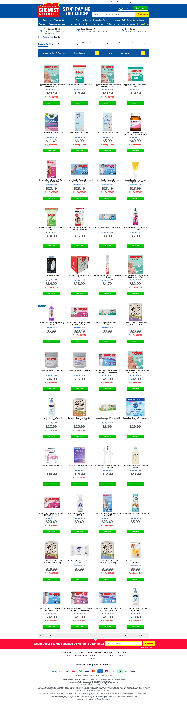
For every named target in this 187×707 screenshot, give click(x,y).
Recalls (93, 658)
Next (140, 636)
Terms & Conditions (80, 655)
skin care (87, 20)
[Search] (142, 14)
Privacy (67, 655)
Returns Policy (121, 652)
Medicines (42, 24)
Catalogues (129, 2)
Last (144, 636)
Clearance (131, 24)
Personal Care (48, 37)
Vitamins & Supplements (64, 20)
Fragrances (47, 20)
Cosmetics (97, 20)
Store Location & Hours (112, 2)
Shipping (89, 652)
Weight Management (111, 20)
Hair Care (101, 24)
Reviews (110, 655)
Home (40, 37)
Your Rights (94, 655)
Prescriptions (72, 24)
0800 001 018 (86, 665)
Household (90, 24)
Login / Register (143, 2)
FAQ (102, 655)
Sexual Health (138, 20)
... (136, 636)
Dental (81, 24)
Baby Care (126, 20)
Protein (109, 24)
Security (98, 652)
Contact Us (79, 652)
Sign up (148, 644)
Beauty (78, 20)
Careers (120, 655)
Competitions (143, 24)
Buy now (51, 103)
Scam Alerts (108, 652)
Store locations (66, 652)
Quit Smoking (119, 24)
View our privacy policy (146, 647)
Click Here (107, 665)
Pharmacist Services (56, 24)
